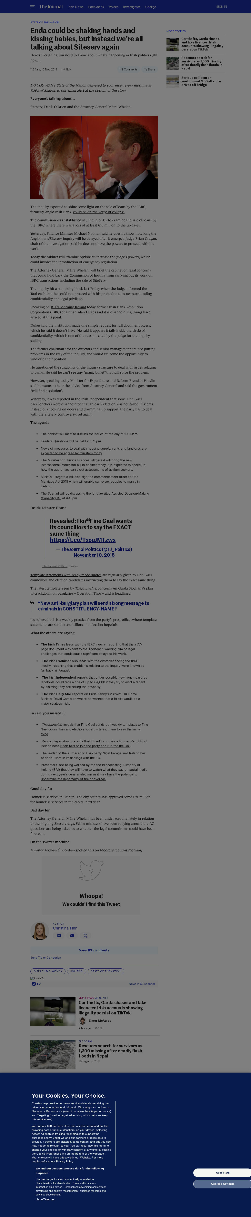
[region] (125, 1145)
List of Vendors (45, 1199)
